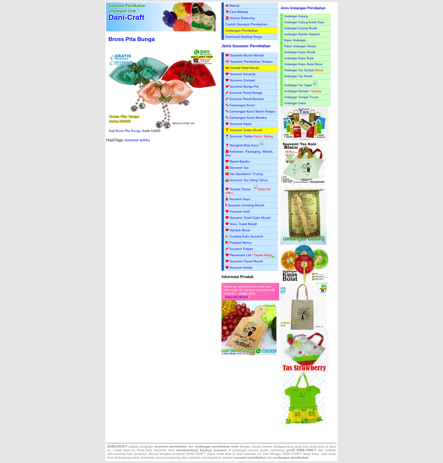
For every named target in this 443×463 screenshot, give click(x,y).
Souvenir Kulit (240, 211)
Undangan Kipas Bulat (299, 58)
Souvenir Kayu (239, 199)
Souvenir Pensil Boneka (246, 99)
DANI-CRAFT (292, 454)
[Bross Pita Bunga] (162, 128)
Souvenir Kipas (240, 124)
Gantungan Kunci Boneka (248, 117)
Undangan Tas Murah (298, 76)
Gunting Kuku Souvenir (246, 236)
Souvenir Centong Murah (246, 205)
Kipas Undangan (295, 40)
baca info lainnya (236, 297)
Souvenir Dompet (242, 80)
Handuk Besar (240, 230)
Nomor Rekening (242, 18)
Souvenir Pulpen (241, 249)
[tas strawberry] (304, 371)
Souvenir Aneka (241, 267)
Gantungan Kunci (242, 105)
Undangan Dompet (296, 91)
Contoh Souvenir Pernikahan (246, 24)
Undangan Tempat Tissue (301, 97)
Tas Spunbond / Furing (246, 174)
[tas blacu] (303, 186)
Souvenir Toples (241, 136)
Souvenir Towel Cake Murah (250, 218)
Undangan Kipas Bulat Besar (303, 64)
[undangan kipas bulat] (304, 283)
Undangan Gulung (296, 16)
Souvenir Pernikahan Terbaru (251, 61)
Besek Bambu (240, 161)
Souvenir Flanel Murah (246, 261)
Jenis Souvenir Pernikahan (246, 46)
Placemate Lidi (240, 255)
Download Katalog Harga (243, 37)
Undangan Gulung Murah (300, 28)
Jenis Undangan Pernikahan (303, 8)
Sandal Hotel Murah (244, 68)
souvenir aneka (137, 140)
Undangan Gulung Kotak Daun (304, 22)
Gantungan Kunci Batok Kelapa (252, 111)
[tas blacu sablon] (303, 329)
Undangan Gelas (295, 103)
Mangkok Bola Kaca (245, 145)
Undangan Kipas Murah (299, 52)
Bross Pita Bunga (131, 39)
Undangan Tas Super (298, 85)
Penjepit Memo (240, 242)
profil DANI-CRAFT (302, 450)
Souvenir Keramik (242, 74)
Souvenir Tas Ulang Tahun (249, 180)
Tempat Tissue (240, 189)
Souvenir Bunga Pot (244, 86)
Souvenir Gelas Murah (246, 130)
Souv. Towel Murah (243, 224)
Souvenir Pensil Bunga (245, 93)
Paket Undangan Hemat (300, 46)
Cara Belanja (238, 12)
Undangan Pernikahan (241, 30)
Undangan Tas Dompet (299, 70)
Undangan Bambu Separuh (302, 34)
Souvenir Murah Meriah (247, 55)
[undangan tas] (304, 140)
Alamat (234, 5)
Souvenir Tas (239, 167)
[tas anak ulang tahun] (303, 423)
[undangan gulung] (303, 243)
